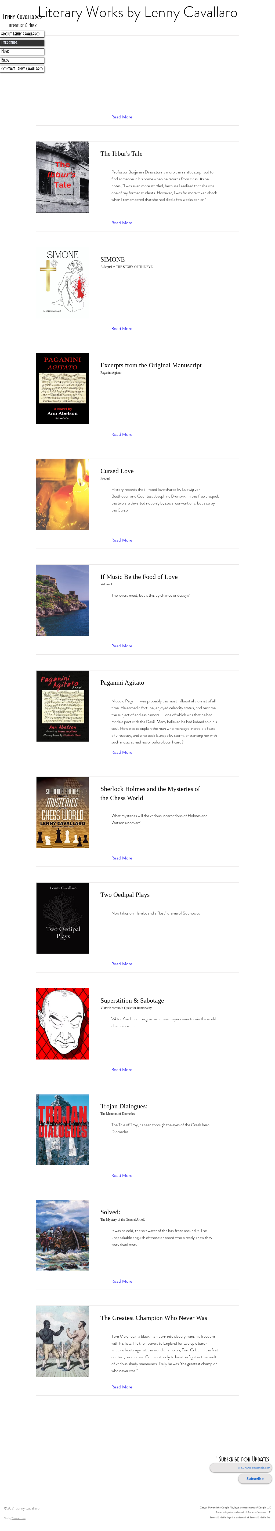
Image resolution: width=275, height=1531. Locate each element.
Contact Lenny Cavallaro (22, 69)
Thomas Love (19, 1518)
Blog (5, 60)
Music (5, 51)
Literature (9, 43)
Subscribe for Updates (244, 1459)
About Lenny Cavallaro (20, 34)
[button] (126, 117)
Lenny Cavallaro (27, 1508)
